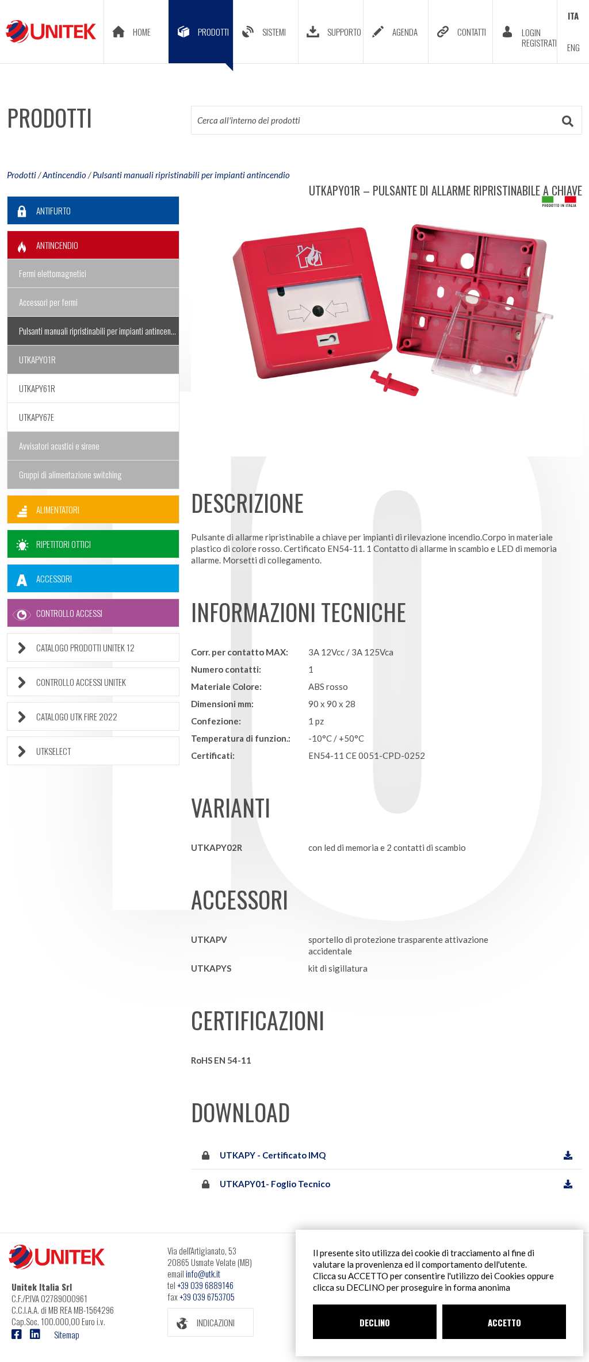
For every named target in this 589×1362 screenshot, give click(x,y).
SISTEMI (274, 31)
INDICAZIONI (216, 1322)
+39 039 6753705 (207, 1296)
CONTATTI (471, 31)
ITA (573, 15)
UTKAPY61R (37, 388)
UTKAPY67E (36, 416)
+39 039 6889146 (205, 1285)
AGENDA (405, 31)
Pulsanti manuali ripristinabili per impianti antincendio (191, 175)
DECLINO (374, 1322)
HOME (142, 31)
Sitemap (66, 1334)
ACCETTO (504, 1322)
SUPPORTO (344, 31)
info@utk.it (203, 1273)
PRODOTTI (213, 31)
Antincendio (64, 175)
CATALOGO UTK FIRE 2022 (76, 716)
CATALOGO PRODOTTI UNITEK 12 (85, 647)
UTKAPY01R (37, 359)
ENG (573, 47)
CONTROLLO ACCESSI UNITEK (81, 682)
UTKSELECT (53, 751)
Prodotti (21, 175)
